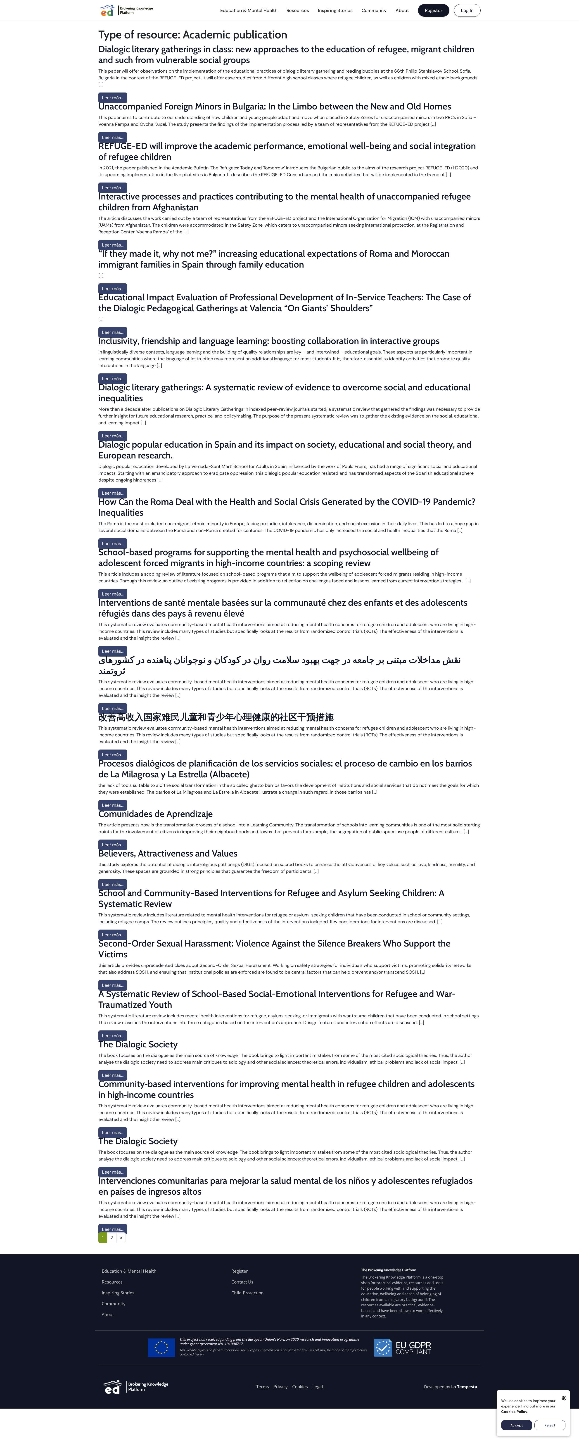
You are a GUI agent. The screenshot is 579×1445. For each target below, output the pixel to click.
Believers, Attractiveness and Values (167, 853)
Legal (317, 1386)
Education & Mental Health (249, 10)
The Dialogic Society (138, 1044)
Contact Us (242, 1282)
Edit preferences (564, 1398)
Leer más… (114, 98)
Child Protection (247, 1293)
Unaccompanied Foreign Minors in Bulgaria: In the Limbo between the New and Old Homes (274, 106)
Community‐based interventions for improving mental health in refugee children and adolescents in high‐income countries (286, 1089)
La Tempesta (464, 1386)
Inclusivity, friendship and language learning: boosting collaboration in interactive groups (269, 340)
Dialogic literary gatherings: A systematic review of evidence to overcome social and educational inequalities (284, 392)
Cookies (300, 1386)
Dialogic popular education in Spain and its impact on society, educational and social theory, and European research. (285, 450)
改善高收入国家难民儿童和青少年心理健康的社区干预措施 (216, 716)
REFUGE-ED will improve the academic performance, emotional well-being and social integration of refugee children (287, 151)
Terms (262, 1386)
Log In (467, 10)
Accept (516, 1425)
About (402, 10)
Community (374, 10)
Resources (298, 10)
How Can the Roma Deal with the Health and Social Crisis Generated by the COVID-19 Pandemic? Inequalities (287, 507)
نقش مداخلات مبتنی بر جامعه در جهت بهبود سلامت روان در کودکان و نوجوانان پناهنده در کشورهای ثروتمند (279, 665)
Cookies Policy (514, 1411)
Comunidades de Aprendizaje (155, 813)
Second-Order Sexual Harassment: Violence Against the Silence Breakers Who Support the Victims (274, 949)
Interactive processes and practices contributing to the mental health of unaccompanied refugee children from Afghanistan (284, 202)
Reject (549, 1425)
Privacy (280, 1386)
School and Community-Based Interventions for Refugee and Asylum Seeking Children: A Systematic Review (271, 898)
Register (433, 10)
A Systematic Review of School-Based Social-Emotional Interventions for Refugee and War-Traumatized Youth (277, 999)
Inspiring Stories (335, 10)
